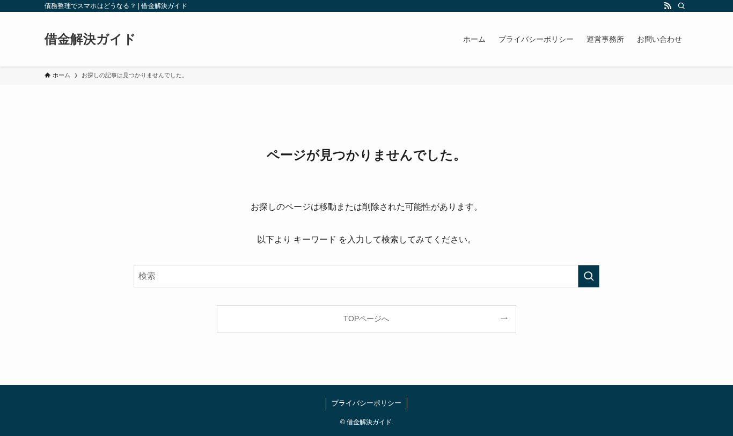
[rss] (668, 6)
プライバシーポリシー (366, 403)
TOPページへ (366, 318)
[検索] (681, 6)
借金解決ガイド (90, 39)
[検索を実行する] (588, 276)
